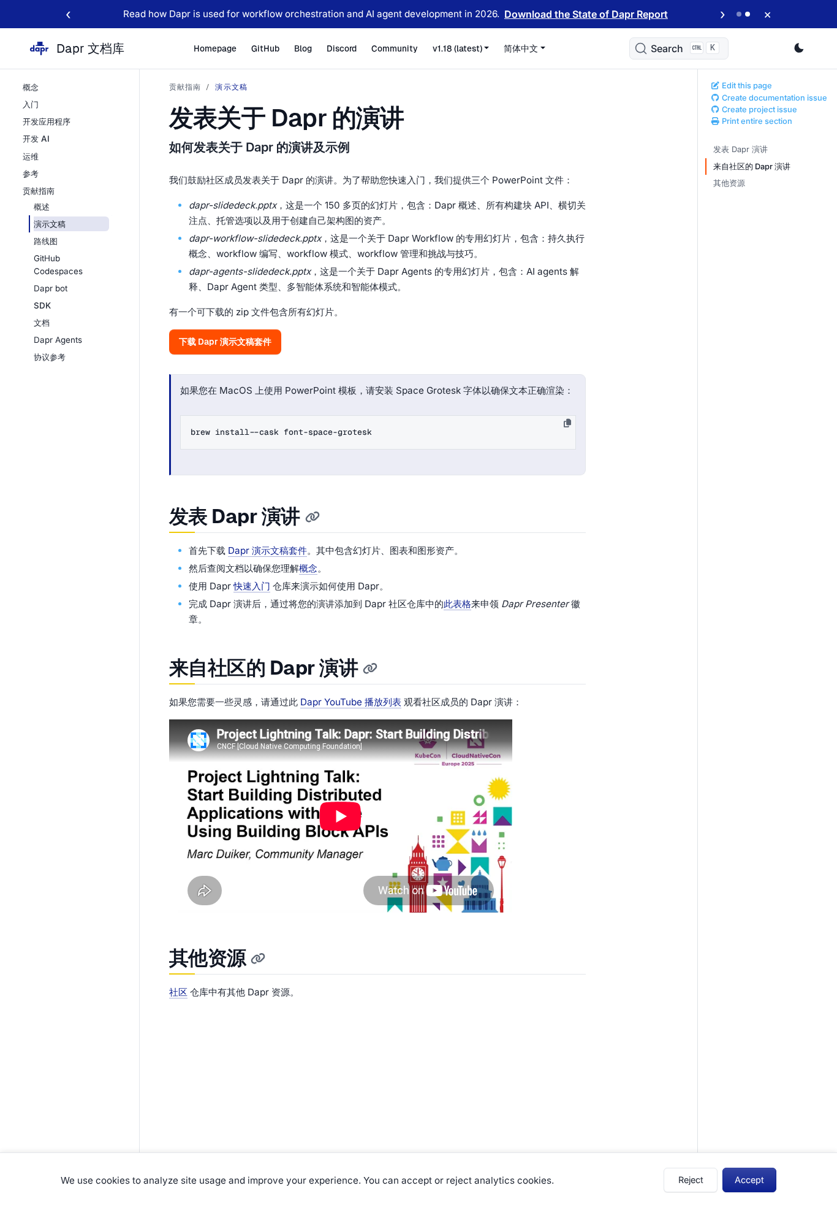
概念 (308, 568)
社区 (178, 992)
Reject (690, 1179)
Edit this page (746, 85)
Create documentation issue (773, 97)
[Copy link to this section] (312, 517)
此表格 (457, 604)
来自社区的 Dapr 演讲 (751, 166)
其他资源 (729, 183)
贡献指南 (185, 87)
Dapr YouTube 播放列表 (350, 702)
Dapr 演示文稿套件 (267, 550)
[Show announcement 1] (739, 14)
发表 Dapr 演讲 (740, 149)
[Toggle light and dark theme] (799, 48)
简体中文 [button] (521, 48)
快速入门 (251, 586)
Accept (749, 1179)
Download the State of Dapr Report (586, 14)
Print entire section (756, 121)
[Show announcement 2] (747, 14)
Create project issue (758, 109)
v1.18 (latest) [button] (457, 48)
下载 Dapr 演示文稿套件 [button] (225, 342)
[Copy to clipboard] (567, 423)
